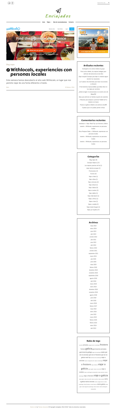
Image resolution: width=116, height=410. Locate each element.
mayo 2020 (93, 264)
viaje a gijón (81, 379)
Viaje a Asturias (92, 182)
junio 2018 (93, 298)
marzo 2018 (93, 303)
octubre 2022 (93, 237)
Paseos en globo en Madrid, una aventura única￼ (93, 105)
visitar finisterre (87, 384)
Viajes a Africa (92, 199)
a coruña (81, 345)
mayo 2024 (93, 226)
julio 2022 (93, 240)
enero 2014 (93, 325)
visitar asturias (89, 381)
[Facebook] (12, 3)
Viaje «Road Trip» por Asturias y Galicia (97, 123)
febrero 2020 (93, 267)
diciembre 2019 (93, 270)
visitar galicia (101, 384)
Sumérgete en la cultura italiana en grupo (93, 69)
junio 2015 (93, 314)
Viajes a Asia (92, 201)
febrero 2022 (93, 248)
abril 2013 (93, 328)
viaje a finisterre (89, 376)
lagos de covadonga (96, 352)
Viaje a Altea (92, 179)
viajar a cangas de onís (89, 360)
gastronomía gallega (85, 352)
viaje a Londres (95, 379)
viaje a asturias (101, 372)
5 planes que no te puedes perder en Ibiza (93, 108)
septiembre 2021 (93, 253)
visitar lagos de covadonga (87, 386)
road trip (87, 357)
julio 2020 (93, 259)
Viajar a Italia (92, 176)
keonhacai (82, 123)
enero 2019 (93, 287)
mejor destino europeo (92, 168)
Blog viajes (10, 64)
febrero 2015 (93, 320)
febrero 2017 (93, 306)
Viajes (49, 22)
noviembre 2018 (93, 292)
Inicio (43, 22)
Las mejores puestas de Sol (92, 165)
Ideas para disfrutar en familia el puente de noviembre (93, 97)
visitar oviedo (96, 386)
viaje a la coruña (87, 379)
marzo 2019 (93, 284)
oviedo (103, 352)
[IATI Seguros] (93, 41)
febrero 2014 (93, 323)
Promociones (92, 171)
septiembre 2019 (93, 275)
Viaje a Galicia (92, 187)
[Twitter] (9, 3)
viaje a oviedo (101, 379)
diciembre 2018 (93, 289)
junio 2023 (93, 231)
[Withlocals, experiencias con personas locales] (40, 43)
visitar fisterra (94, 384)
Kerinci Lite (33, 407)
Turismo (92, 174)
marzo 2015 (93, 317)
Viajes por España (92, 210)
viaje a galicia (101, 375)
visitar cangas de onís (99, 381)
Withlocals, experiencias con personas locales (41, 72)
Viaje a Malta (92, 193)
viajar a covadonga (98, 360)
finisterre (104, 344)
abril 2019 (93, 281)
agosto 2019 (93, 278)
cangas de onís (91, 345)
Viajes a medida (92, 204)
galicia (88, 348)
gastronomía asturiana (99, 349)
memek (82, 126)
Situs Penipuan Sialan (84, 131)
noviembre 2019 (93, 273)
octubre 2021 (93, 251)
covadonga (97, 345)
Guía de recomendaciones (60, 22)
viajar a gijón (90, 369)
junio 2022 (93, 242)
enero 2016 (93, 312)
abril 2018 (93, 300)
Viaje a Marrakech (92, 196)
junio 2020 (93, 262)
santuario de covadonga (96, 357)
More (7, 87)
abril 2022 (93, 245)
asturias (85, 345)
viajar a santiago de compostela (91, 372)
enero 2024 (93, 228)
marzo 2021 (93, 256)
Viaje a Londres (92, 190)
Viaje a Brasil (92, 185)
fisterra (82, 349)
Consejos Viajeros (92, 163)
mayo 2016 (93, 309)
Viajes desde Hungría (92, 207)
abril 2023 (93, 234)
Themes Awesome (43, 407)
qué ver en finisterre (95, 355)
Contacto (71, 22)
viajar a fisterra (94, 364)
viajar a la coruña (97, 369)
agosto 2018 (93, 295)
